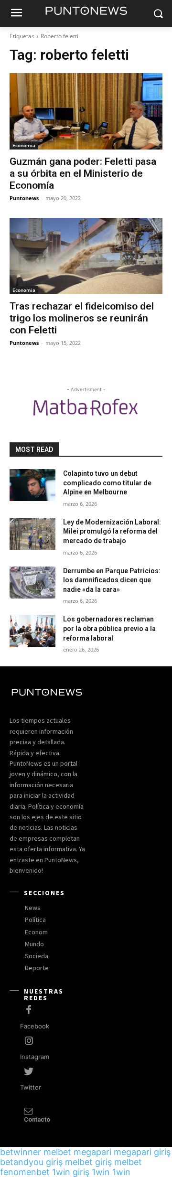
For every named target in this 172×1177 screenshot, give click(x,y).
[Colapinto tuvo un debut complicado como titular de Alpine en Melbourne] (32, 485)
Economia (23, 145)
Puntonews (24, 198)
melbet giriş (88, 1162)
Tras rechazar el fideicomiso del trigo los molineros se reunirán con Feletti (82, 318)
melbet (57, 1152)
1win (101, 1172)
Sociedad (38, 956)
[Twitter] (28, 1072)
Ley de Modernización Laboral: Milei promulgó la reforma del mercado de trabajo (112, 531)
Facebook (34, 1026)
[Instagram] (28, 1041)
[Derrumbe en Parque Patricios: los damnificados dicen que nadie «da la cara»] (32, 583)
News (33, 907)
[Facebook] (28, 1010)
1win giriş (70, 1172)
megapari (92, 1152)
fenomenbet (25, 1172)
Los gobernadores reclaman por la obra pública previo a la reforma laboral (109, 628)
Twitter (30, 1087)
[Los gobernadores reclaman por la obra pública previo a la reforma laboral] (32, 631)
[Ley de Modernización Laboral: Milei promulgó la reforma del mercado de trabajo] (32, 534)
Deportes (38, 967)
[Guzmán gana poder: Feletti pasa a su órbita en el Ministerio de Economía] (86, 111)
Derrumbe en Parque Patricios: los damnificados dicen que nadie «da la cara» (112, 580)
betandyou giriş (31, 1162)
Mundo (34, 944)
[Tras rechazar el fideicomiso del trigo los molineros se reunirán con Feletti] (86, 256)
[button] (158, 13)
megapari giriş (142, 1152)
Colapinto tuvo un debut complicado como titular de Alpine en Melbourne (107, 483)
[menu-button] (16, 14)
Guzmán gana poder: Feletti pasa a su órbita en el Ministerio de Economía (83, 173)
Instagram (34, 1056)
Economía (39, 932)
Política (35, 919)
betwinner (20, 1152)
